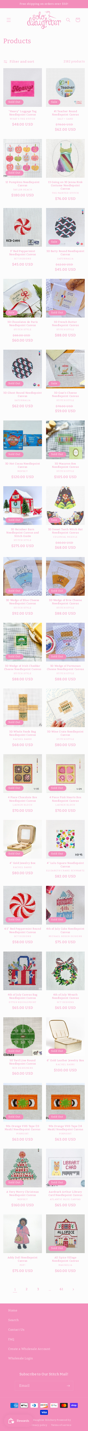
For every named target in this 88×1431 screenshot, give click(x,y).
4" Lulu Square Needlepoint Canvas (65, 864)
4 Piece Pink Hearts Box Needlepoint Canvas (65, 799)
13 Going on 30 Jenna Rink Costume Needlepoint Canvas (65, 185)
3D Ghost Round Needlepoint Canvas (22, 394)
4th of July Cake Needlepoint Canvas (65, 930)
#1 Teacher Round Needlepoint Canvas (65, 113)
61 (61, 1289)
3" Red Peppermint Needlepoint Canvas (22, 253)
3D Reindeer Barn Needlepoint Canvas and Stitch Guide (22, 533)
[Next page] (73, 1289)
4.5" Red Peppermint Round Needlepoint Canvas (22, 930)
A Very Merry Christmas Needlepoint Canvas (22, 1193)
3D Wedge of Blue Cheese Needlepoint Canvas (22, 602)
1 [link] (15, 1289)
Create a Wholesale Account (29, 1349)
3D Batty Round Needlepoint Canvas (65, 253)
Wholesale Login (20, 1358)
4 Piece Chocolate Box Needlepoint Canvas (22, 799)
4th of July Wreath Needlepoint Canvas (65, 996)
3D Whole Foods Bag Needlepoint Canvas (22, 733)
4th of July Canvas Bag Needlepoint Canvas (22, 996)
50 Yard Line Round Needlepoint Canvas (22, 1062)
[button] (8, 20)
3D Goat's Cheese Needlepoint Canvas (65, 394)
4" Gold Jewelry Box (23, 863)
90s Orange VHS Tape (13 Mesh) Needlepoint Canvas (22, 1128)
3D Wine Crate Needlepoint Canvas (65, 733)
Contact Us (16, 1330)
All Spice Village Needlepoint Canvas (65, 1259)
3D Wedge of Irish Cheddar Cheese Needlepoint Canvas (22, 667)
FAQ (11, 1339)
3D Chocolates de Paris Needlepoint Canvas (22, 323)
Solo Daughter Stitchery (41, 1420)
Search (13, 1320)
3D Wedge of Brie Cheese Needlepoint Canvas (65, 602)
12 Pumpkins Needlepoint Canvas (23, 184)
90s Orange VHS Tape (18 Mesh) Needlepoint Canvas (65, 1128)
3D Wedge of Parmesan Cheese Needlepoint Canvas (65, 667)
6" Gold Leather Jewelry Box (65, 1060)
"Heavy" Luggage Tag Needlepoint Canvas (22, 113)
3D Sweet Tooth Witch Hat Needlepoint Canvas (65, 531)
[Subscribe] (68, 1386)
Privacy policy (38, 1425)
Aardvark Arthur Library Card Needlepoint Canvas (65, 1193)
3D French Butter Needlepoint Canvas (65, 323)
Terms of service (61, 1425)
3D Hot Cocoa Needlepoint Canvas (22, 465)
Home (12, 1310)
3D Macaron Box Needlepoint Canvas (65, 465)
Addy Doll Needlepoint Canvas (23, 1259)
